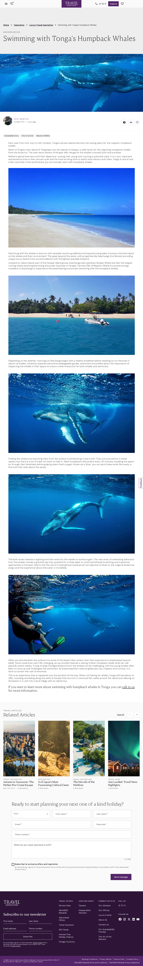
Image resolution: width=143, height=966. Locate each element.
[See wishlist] (122, 3)
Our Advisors (104, 905)
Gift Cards (63, 929)
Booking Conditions (89, 959)
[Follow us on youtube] (138, 919)
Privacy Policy (15, 946)
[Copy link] (131, 122)
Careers (82, 905)
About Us (103, 920)
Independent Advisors (85, 911)
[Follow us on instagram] (124, 919)
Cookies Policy (132, 959)
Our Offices (104, 910)
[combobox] (31, 814)
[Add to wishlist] (137, 122)
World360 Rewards (63, 911)
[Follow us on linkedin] (133, 919)
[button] (121, 877)
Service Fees (65, 905)
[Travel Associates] (71, 4)
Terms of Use (37, 943)
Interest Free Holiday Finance (66, 935)
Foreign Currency (67, 941)
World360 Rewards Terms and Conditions (90, 963)
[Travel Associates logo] (11, 906)
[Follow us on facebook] (120, 919)
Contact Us (104, 924)
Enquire (113, 4)
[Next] (137, 714)
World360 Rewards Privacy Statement (124, 963)
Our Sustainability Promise (107, 930)
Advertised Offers (64, 918)
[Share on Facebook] (124, 122)
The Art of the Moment (105, 937)
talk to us (128, 687)
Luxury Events (105, 915)
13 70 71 (102, 4)
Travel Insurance (66, 925)
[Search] (12, 4)
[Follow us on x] (129, 919)
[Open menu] (6, 4)
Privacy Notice (105, 959)
